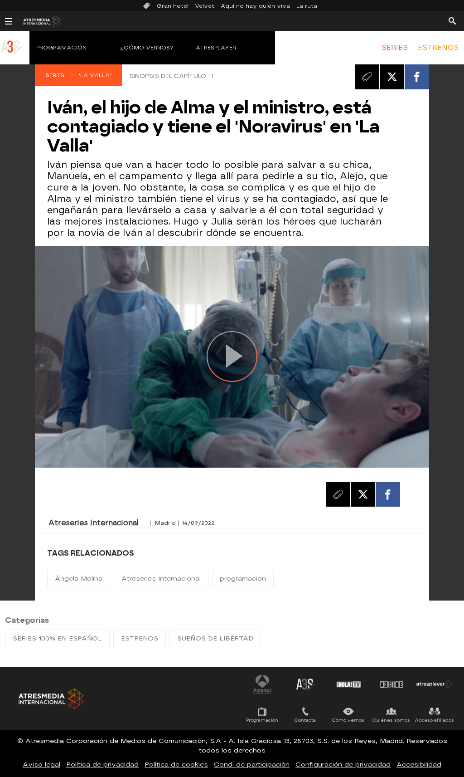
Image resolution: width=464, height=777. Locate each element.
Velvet (204, 6)
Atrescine (391, 684)
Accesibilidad (418, 764)
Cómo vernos (348, 720)
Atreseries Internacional (161, 578)
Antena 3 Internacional (262, 684)
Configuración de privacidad (343, 764)
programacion (243, 578)
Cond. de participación (252, 764)
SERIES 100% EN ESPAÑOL (57, 638)
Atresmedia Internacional (50, 699)
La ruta (306, 6)
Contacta (305, 720)
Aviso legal (41, 764)
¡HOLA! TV (348, 684)
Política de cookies (176, 764)
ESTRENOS (438, 48)
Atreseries (305, 684)
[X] (392, 76)
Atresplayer (216, 47)
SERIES (395, 48)
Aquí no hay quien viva (255, 6)
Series (55, 75)
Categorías (27, 620)
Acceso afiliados (434, 720)
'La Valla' (95, 75)
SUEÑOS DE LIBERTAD (215, 638)
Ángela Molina (78, 578)
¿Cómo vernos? (147, 47)
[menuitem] (395, 47)
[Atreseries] (11, 56)
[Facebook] (417, 76)
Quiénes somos (391, 720)
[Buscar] (452, 20)
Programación (61, 47)
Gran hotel (172, 6)
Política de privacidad (102, 764)
